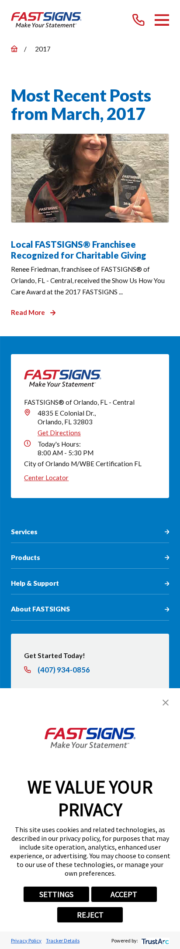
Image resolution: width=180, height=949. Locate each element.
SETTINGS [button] (56, 894)
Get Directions (59, 433)
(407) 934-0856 (64, 670)
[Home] (46, 20)
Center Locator (46, 477)
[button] (165, 702)
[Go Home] (14, 48)
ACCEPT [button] (124, 894)
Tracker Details (63, 940)
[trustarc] (154, 940)
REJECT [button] (90, 915)
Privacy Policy (26, 940)
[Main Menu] (162, 20)
